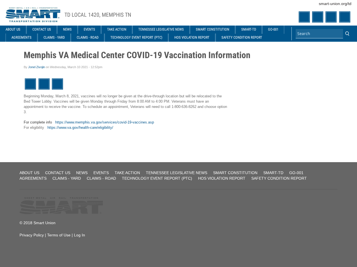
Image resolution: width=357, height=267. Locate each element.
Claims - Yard (54, 37)
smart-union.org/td (335, 3)
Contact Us (41, 29)
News (67, 29)
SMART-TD (248, 29)
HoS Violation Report (191, 37)
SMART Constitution (212, 29)
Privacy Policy (32, 235)
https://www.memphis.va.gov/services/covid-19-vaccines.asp (104, 122)
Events (89, 29)
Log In (79, 235)
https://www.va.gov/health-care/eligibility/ (80, 127)
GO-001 (273, 29)
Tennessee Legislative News (161, 29)
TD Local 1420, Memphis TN (97, 15)
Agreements (21, 37)
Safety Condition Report (241, 37)
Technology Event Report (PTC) (136, 37)
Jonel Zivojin (36, 67)
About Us (13, 29)
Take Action (116, 29)
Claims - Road (87, 37)
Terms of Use (59, 235)
